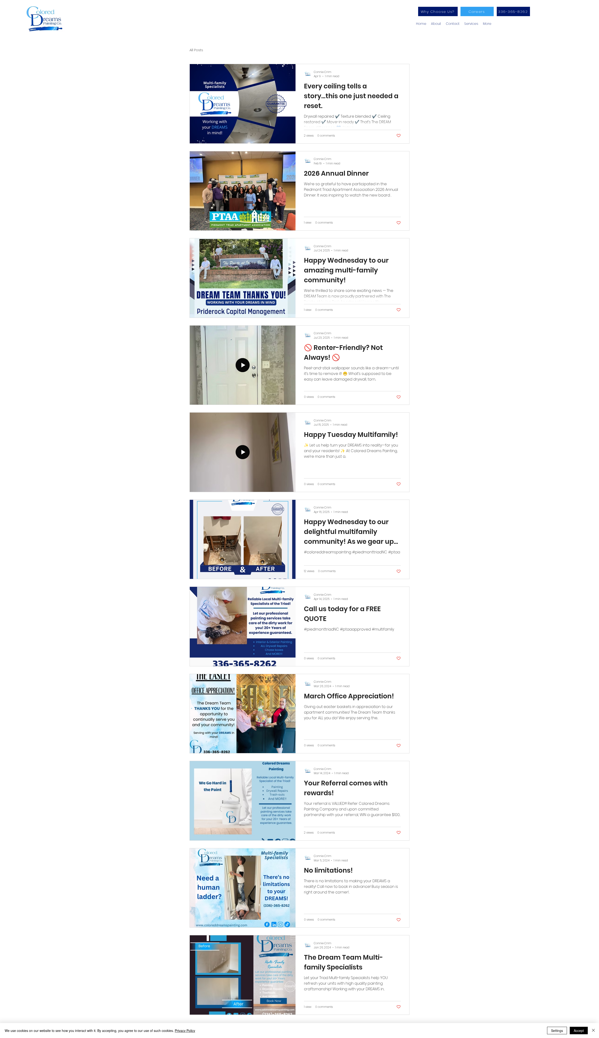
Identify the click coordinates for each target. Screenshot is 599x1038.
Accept (579, 1030)
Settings (557, 1030)
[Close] (593, 1030)
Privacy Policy (185, 1030)
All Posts (196, 49)
